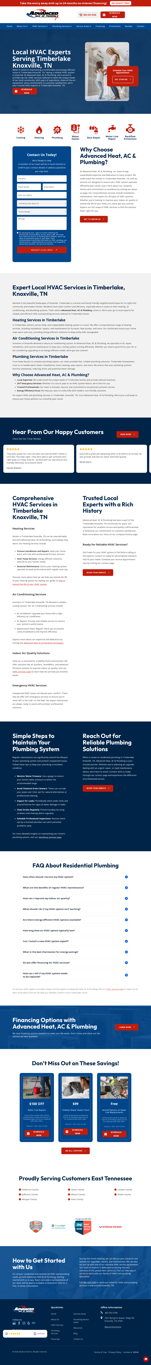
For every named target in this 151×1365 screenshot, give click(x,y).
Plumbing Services (61, 26)
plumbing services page (50, 837)
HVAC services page (21, 671)
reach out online (107, 1282)
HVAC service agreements (126, 1264)
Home (9, 26)
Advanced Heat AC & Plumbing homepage (43, 643)
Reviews (128, 26)
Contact (140, 26)
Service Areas (82, 26)
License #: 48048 (131, 1352)
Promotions (114, 26)
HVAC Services (39, 26)
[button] (22, 26)
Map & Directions (113, 1327)
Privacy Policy (114, 1352)
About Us (21, 26)
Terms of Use (100, 1352)
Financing (100, 26)
